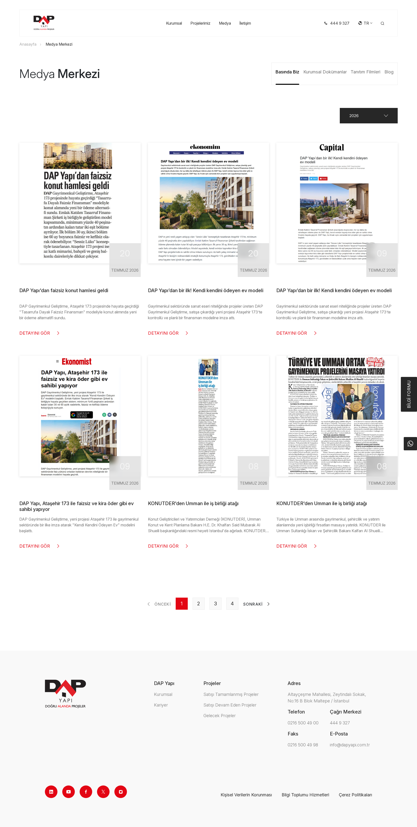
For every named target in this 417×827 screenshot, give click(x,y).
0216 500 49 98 (303, 744)
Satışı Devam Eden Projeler (230, 704)
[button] (368, 116)
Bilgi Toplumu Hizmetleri (305, 794)
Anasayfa (27, 44)
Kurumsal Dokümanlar (325, 71)
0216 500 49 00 (303, 722)
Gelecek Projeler (219, 715)
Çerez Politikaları (355, 794)
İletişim (245, 23)
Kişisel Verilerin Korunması (246, 794)
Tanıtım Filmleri (365, 71)
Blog (389, 71)
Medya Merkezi (59, 44)
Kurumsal (174, 23)
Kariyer (161, 704)
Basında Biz (287, 71)
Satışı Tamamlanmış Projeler (231, 694)
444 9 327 (340, 722)
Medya (225, 23)
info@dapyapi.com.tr (350, 744)
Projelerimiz (200, 23)
